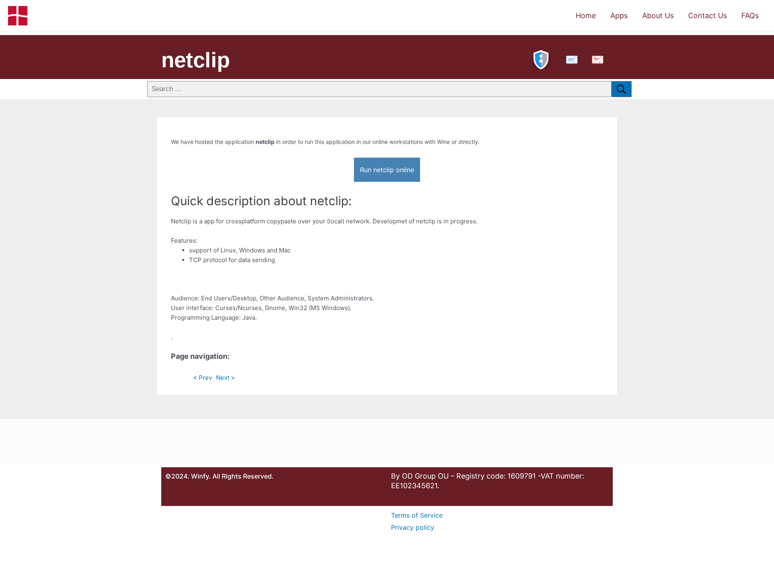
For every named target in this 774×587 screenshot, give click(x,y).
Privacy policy (412, 527)
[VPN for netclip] (541, 58)
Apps (619, 15)
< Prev (202, 377)
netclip (195, 60)
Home (586, 15)
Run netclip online (387, 170)
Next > (225, 377)
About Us (658, 15)
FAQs (750, 15)
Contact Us (707, 15)
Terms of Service (417, 515)
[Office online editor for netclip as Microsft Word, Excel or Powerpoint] (570, 58)
